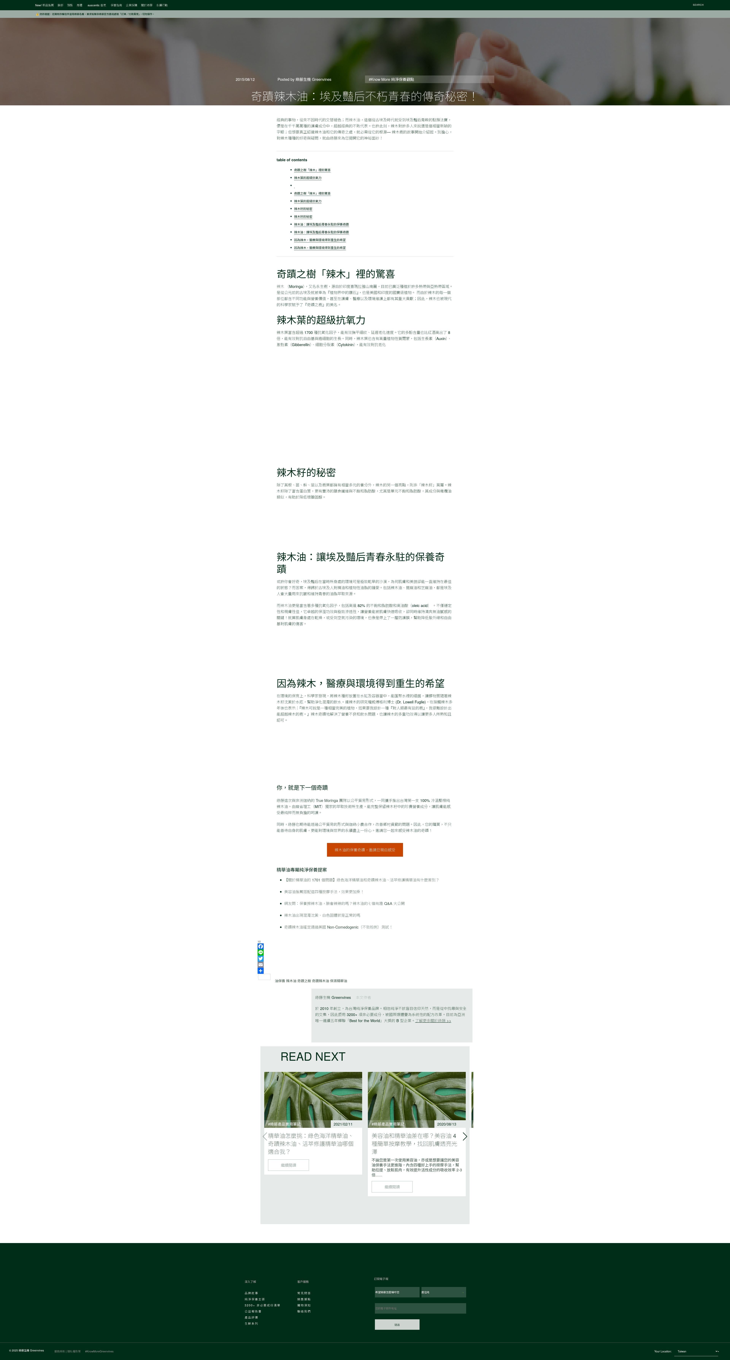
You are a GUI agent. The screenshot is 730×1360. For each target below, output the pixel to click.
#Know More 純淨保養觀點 (391, 79)
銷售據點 (304, 1299)
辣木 (280, 286)
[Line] (365, 952)
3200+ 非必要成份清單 (263, 1305)
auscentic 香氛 (97, 5)
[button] (465, 1136)
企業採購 (131, 5)
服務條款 (59, 1351)
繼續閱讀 (288, 1165)
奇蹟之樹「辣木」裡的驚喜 (312, 170)
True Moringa (326, 800)
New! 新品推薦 (44, 5)
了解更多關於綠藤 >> (433, 1020)
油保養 (280, 980)
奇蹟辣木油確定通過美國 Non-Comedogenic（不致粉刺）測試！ (338, 927)
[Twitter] (365, 959)
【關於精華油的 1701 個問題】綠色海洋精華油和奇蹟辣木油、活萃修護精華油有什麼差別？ (361, 880)
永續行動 (162, 5)
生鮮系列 (251, 1323)
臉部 (60, 5)
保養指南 (116, 5)
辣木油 (354, 119)
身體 (79, 5)
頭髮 (70, 5)
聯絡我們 (304, 1311)
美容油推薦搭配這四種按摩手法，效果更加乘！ (324, 891)
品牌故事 (251, 1293)
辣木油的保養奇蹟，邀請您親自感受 (365, 849)
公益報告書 (253, 1311)
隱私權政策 (74, 1351)
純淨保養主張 (255, 1299)
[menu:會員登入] (711, 5)
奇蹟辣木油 (320, 980)
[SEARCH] (688, 5)
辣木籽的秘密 (303, 208)
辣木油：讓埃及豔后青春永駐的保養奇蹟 (321, 224)
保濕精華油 (338, 980)
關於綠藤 (146, 5)
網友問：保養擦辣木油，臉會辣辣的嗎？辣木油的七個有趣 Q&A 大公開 (344, 903)
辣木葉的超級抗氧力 (307, 177)
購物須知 (304, 1305)
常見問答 (304, 1293)
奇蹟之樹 (304, 980)
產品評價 (251, 1317)
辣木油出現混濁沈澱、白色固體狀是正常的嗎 (322, 915)
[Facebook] (365, 946)
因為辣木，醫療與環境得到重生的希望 (320, 240)
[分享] (365, 971)
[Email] (365, 965)
